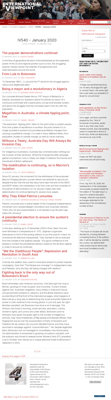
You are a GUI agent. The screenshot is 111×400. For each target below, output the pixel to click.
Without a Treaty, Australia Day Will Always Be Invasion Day (36, 142)
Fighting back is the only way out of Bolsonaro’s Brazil (28, 274)
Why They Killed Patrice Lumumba (27, 196)
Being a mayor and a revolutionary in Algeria (34, 89)
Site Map (7, 397)
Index (64, 22)
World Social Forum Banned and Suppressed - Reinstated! (94, 150)
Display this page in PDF (13, 356)
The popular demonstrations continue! (30, 53)
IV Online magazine (18, 27)
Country (85, 48)
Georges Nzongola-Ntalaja (34, 200)
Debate (21, 22)
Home (2, 22)
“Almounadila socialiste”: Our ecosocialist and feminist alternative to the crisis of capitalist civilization (92, 174)
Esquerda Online (29, 280)
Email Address (87, 40)
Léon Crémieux (28, 172)
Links (47, 22)
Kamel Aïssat (27, 224)
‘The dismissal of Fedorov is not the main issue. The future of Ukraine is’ (94, 219)
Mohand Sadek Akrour (31, 93)
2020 (31, 27)
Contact (25, 397)
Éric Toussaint (28, 78)
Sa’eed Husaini (54, 200)
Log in (17, 397)
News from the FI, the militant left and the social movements (93, 64)
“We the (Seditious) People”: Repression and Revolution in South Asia (34, 252)
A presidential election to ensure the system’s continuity (35, 219)
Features (28, 22)
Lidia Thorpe (27, 148)
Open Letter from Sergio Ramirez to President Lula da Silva (92, 77)
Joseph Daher (26, 57)
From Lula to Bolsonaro (19, 74)
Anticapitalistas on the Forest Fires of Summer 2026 (93, 109)
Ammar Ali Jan (27, 258)
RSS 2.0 (34, 397)
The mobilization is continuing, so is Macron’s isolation (35, 167)
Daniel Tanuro (28, 120)
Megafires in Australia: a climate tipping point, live (36, 114)
